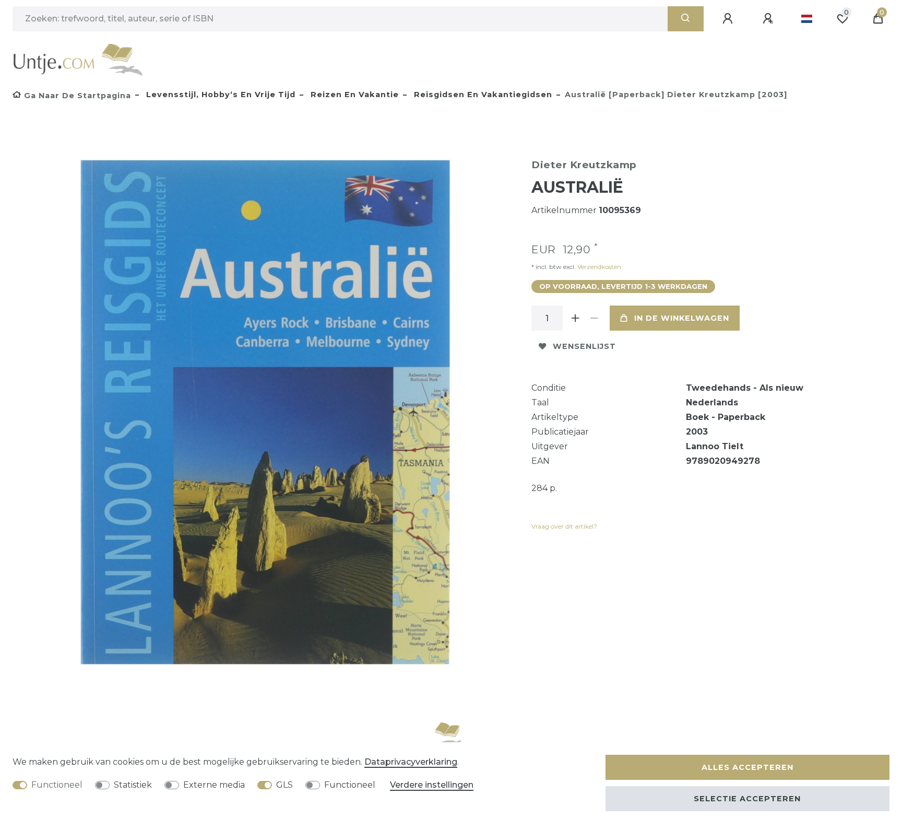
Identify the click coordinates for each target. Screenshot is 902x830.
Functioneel (56, 785)
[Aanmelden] (729, 19)
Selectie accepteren (747, 798)
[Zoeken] (686, 18)
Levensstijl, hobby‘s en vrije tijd (219, 94)
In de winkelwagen (681, 318)
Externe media (214, 785)
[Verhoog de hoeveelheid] (575, 318)
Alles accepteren (747, 767)
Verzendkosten (598, 267)
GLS (284, 785)
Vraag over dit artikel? (564, 526)
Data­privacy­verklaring (410, 762)
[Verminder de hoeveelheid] (594, 318)
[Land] (807, 19)
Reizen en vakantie (353, 94)
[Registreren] (769, 19)
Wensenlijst (584, 346)
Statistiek (133, 785)
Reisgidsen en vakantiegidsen (481, 94)
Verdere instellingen (431, 785)
